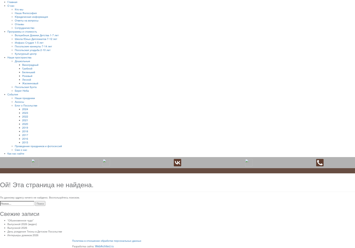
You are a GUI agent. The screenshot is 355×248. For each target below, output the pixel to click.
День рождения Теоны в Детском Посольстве (34, 231)
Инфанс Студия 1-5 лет (29, 42)
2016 (25, 138)
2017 (25, 135)
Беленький (28, 72)
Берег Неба (22, 90)
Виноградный (30, 65)
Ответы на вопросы (26, 20)
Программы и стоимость (22, 31)
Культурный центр (26, 53)
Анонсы (19, 101)
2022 (25, 116)
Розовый (27, 76)
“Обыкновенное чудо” (20, 220)
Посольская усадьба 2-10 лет (32, 50)
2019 (25, 127)
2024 (25, 109)
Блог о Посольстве (26, 105)
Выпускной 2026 (17, 228)
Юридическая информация (31, 16)
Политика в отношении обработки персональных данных (106, 240)
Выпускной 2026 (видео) (22, 224)
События (12, 94)
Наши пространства (19, 57)
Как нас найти (15, 153)
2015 (25, 142)
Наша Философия (26, 13)
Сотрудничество (24, 28)
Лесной (26, 79)
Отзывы (19, 24)
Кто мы (19, 9)
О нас (10, 5)
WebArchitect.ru (104, 246)
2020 (25, 124)
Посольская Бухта (26, 87)
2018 (25, 131)
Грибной (27, 68)
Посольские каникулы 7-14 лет (33, 46)
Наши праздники (25, 98)
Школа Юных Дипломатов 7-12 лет (36, 39)
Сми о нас (21, 150)
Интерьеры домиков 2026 (22, 235)
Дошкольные (22, 61)
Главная (12, 2)
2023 (25, 113)
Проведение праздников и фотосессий (38, 146)
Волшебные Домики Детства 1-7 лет (37, 35)
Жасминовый (30, 83)
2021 (25, 120)
